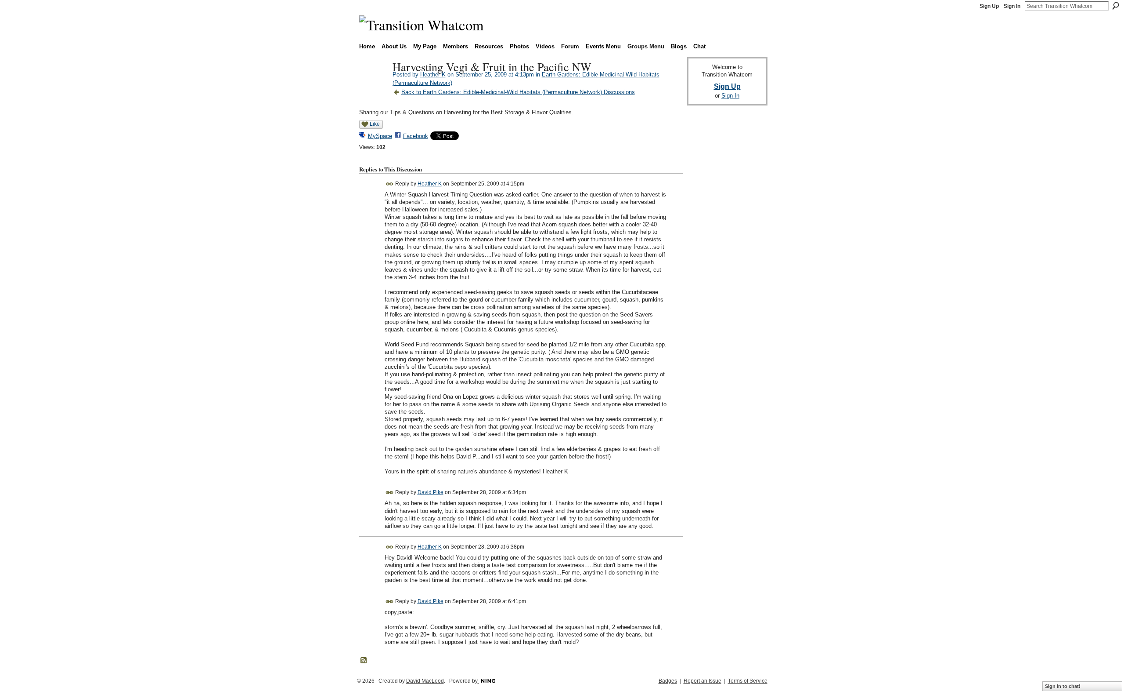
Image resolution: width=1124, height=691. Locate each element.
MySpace (380, 136)
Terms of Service (747, 681)
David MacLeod (425, 681)
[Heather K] (373, 85)
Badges (668, 681)
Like (375, 124)
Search (1115, 6)
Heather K (433, 74)
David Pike (430, 492)
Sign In (1012, 6)
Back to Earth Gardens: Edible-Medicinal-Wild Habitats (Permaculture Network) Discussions (518, 92)
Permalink (389, 184)
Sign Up (989, 6)
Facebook (415, 136)
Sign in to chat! (1063, 686)
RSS (364, 661)
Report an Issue (702, 681)
